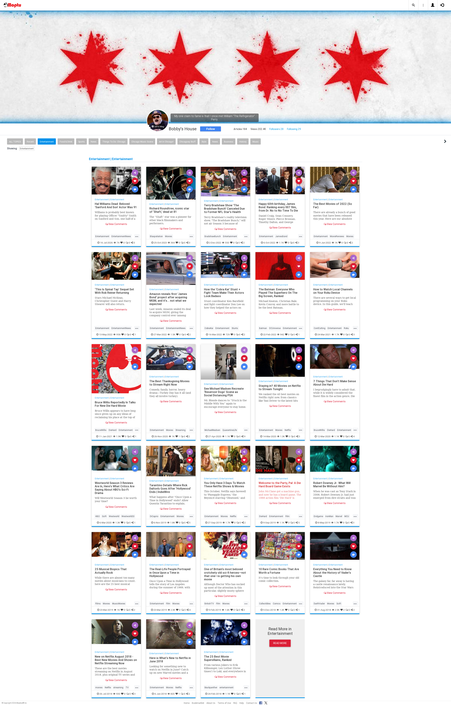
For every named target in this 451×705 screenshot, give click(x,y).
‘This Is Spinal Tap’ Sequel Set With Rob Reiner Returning (114, 290)
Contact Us (251, 703)
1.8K (172, 522)
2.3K (173, 609)
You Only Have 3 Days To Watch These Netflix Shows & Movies (224, 484)
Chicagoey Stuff (188, 141)
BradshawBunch (213, 236)
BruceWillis (100, 430)
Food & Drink (66, 141)
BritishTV (209, 603)
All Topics (15, 141)
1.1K (281, 242)
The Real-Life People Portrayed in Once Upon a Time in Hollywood (169, 572)
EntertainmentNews (121, 236)
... (136, 236)
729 (228, 334)
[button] (413, 5)
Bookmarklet (198, 703)
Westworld (114, 516)
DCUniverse (275, 328)
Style (204, 141)
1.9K (118, 436)
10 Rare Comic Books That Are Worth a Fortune (279, 570)
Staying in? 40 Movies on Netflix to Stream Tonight (280, 387)
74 (118, 242)
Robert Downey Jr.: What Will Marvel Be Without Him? (332, 484)
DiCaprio (154, 516)
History (242, 141)
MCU (346, 516)
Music (255, 141)
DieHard (112, 430)
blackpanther (211, 687)
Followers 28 (276, 129)
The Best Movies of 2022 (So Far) (332, 205)
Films (98, 603)
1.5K (173, 334)
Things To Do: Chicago (113, 141)
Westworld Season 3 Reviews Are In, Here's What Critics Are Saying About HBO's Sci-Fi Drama (114, 488)
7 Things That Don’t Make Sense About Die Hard (334, 382)
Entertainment (47, 141)
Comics (276, 603)
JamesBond (281, 236)
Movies (168, 236)
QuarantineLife (230, 430)
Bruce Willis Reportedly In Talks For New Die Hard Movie (115, 404)
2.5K (337, 609)
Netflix (288, 430)
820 (173, 693)
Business (228, 141)
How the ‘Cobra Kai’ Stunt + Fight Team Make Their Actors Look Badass (224, 292)
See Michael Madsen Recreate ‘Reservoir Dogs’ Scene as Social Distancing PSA (224, 392)
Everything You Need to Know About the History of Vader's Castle (332, 572)
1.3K (282, 436)
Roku (346, 328)
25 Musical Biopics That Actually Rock (111, 570)
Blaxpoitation (156, 236)
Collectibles (265, 603)
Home (187, 703)
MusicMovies (118, 603)
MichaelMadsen (212, 430)
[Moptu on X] (265, 702)
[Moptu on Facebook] (260, 702)
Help (241, 703)
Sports (81, 141)
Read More (280, 643)
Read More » (116, 181)
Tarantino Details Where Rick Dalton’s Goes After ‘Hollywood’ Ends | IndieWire (170, 488)
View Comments (117, 224)
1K (336, 242)
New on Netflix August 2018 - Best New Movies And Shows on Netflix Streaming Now (116, 660)
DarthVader (319, 603)
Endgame (318, 516)
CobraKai (209, 328)
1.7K (337, 334)
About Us (210, 703)
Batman (263, 328)
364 (173, 242)
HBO (97, 516)
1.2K (282, 609)
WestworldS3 (128, 516)
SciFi (104, 516)
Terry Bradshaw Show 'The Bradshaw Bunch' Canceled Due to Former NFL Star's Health (224, 208)
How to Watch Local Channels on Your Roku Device (333, 290)
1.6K (227, 609)
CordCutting (319, 328)
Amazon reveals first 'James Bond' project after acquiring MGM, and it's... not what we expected (168, 299)
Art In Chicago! (166, 141)
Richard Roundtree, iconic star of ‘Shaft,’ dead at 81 (169, 210)
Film (287, 516)
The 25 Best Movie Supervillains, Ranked (217, 658)
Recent (30, 141)
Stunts (235, 328)
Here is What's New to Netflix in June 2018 (170, 659)
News (93, 141)
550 (227, 242)
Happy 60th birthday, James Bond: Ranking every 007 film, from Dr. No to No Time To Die (278, 207)
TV (127, 687)
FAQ (235, 703)
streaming (118, 687)
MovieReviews (337, 236)
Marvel (339, 516)
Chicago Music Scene (142, 141)
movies (99, 687)
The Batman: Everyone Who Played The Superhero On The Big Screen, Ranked (278, 292)
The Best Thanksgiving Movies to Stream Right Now (169, 382)
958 (118, 334)
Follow (210, 129)
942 (282, 334)
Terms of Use (224, 703)
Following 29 (294, 129)
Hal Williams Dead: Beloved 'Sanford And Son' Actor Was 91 (116, 205)
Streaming (180, 430)
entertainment (226, 687)
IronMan (329, 516)
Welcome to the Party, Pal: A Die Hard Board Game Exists (280, 484)
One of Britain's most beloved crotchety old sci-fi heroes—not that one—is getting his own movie (225, 574)
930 (118, 693)
